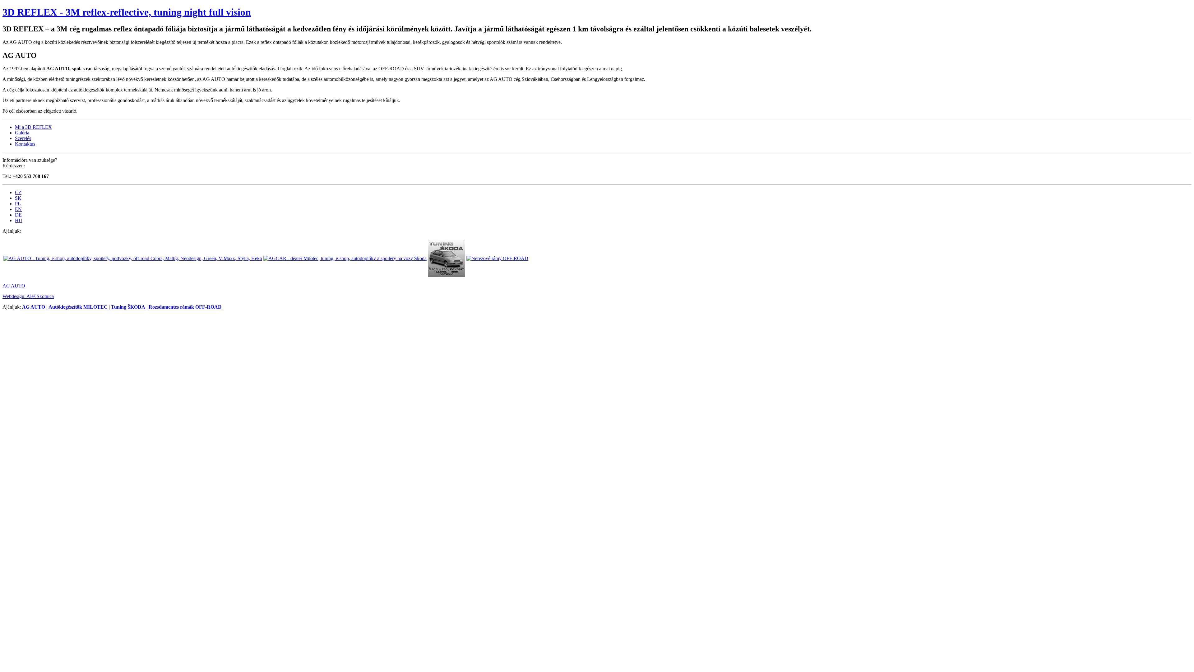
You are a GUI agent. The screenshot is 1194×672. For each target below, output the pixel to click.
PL (18, 203)
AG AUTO (13, 285)
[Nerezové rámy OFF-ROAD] (497, 258)
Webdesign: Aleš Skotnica (28, 296)
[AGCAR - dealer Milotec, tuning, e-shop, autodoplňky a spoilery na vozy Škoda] (345, 258)
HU (18, 220)
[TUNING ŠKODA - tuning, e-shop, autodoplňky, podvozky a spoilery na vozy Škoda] (446, 275)
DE (18, 214)
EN (18, 209)
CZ (18, 192)
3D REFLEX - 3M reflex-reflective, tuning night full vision (126, 12)
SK (18, 198)
